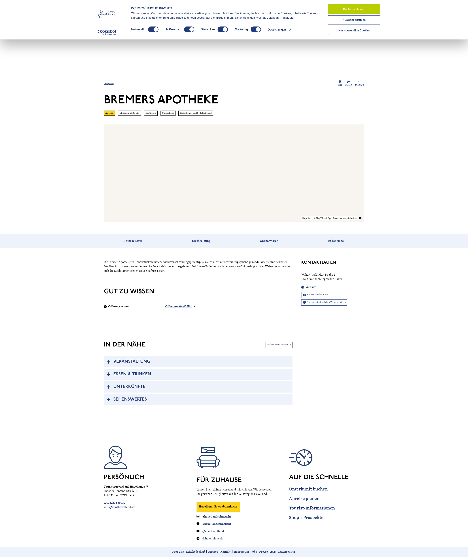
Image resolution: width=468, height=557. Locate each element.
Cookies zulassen (354, 9)
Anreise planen (304, 499)
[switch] (189, 29)
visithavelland (214, 531)
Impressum (241, 552)
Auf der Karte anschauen (279, 344)
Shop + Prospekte (306, 518)
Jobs (254, 552)
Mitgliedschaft (195, 552)
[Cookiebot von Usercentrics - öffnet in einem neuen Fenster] (107, 32)
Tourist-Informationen (312, 508)
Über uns (178, 552)
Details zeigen (277, 29)
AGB (273, 552)
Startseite (109, 84)
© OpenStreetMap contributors (341, 218)
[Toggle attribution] (360, 218)
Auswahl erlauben (354, 19)
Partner (213, 552)
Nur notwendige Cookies (354, 30)
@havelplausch (212, 539)
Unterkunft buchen (308, 489)
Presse (263, 552)
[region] (234, 173)
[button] (459, 546)
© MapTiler (319, 218)
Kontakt (225, 552)
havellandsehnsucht (217, 517)
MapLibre (307, 218)
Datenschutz (286, 552)
